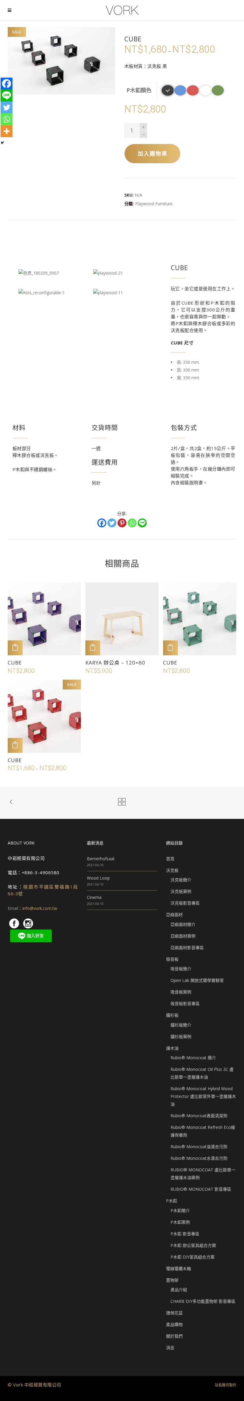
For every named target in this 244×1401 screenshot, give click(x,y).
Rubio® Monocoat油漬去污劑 (199, 1146)
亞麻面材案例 (183, 936)
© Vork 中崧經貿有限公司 (34, 1385)
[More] (6, 131)
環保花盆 (174, 1313)
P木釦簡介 (180, 1210)
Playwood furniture (154, 203)
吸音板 (172, 959)
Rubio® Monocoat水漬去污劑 (199, 1158)
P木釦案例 (180, 1222)
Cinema (94, 897)
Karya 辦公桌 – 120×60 (115, 662)
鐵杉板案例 (181, 1036)
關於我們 (174, 1336)
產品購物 (174, 1324)
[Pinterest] (122, 522)
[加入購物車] (15, 647)
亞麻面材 (174, 914)
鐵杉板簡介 (181, 1025)
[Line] (142, 522)
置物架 (172, 1280)
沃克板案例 (181, 891)
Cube (15, 662)
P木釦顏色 (138, 90)
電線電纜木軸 (178, 1268)
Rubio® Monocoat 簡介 (193, 1057)
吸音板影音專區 (185, 1003)
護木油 (172, 1048)
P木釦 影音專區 (185, 1234)
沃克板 (172, 870)
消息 (170, 1347)
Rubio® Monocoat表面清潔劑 (199, 1115)
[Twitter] (111, 522)
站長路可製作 (225, 1385)
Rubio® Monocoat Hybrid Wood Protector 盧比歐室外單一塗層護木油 (203, 1096)
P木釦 (171, 1200)
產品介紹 (179, 1289)
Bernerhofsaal (100, 858)
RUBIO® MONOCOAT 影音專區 (201, 1189)
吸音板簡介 (181, 968)
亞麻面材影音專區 (187, 947)
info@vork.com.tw (39, 908)
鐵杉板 (172, 1015)
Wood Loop (98, 878)
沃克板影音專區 (185, 903)
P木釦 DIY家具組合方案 (193, 1257)
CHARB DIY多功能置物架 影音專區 (203, 1301)
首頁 (170, 858)
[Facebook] (101, 522)
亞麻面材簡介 (183, 924)
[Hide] (2, 142)
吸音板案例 (181, 992)
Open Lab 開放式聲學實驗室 (197, 980)
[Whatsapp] (132, 522)
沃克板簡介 (181, 880)
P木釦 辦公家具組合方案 (193, 1245)
